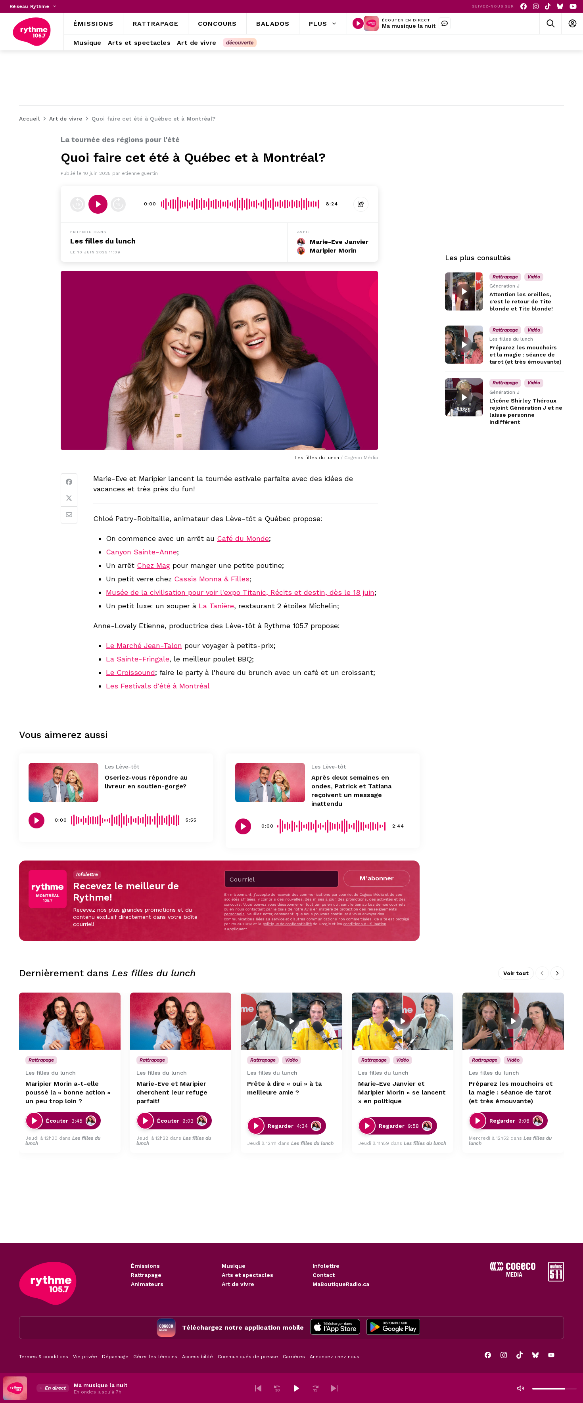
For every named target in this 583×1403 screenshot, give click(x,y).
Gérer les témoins (155, 1356)
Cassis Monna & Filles (211, 579)
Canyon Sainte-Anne (141, 552)
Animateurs (147, 1284)
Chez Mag (153, 565)
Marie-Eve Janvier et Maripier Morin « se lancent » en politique (402, 1092)
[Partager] (360, 204)
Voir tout (516, 973)
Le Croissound (130, 672)
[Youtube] (573, 6)
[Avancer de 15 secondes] (118, 204)
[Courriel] (69, 515)
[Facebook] (523, 6)
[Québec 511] (556, 1279)
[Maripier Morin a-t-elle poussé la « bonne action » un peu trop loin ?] (70, 1021)
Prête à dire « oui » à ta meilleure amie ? (284, 1088)
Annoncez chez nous (334, 1356)
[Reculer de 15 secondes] (77, 204)
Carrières (294, 1356)
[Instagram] (536, 6)
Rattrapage (146, 1275)
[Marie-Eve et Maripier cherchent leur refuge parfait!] (181, 1021)
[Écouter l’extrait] (97, 204)
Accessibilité (197, 1356)
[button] (258, 1388)
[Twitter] (69, 498)
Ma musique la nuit (408, 26)
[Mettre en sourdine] (520, 1388)
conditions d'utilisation (364, 924)
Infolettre (326, 1266)
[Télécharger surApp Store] (335, 1327)
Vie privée (85, 1356)
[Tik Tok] (547, 6)
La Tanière (216, 606)
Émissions (145, 1266)
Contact (324, 1275)
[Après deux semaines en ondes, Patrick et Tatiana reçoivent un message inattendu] (270, 782)
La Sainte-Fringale (137, 659)
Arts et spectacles (247, 1275)
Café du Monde (243, 538)
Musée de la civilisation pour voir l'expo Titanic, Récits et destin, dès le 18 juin (240, 592)
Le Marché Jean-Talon (144, 645)
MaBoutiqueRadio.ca (341, 1284)
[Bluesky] (560, 6)
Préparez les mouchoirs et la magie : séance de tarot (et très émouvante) (525, 354)
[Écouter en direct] (358, 23)
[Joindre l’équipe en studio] (445, 23)
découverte (239, 43)
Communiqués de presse (248, 1356)
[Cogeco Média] (512, 1274)
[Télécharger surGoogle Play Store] (393, 1327)
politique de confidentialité (287, 924)
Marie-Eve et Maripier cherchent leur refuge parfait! (171, 1092)
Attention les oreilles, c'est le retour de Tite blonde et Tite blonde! (521, 301)
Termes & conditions (43, 1356)
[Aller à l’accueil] (32, 31)
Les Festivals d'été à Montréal (159, 686)
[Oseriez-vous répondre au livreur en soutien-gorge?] (63, 782)
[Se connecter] (572, 23)
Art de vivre (238, 1284)
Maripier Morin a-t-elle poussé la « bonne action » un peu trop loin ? (68, 1092)
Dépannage (115, 1356)
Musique (233, 1266)
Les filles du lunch (103, 241)
